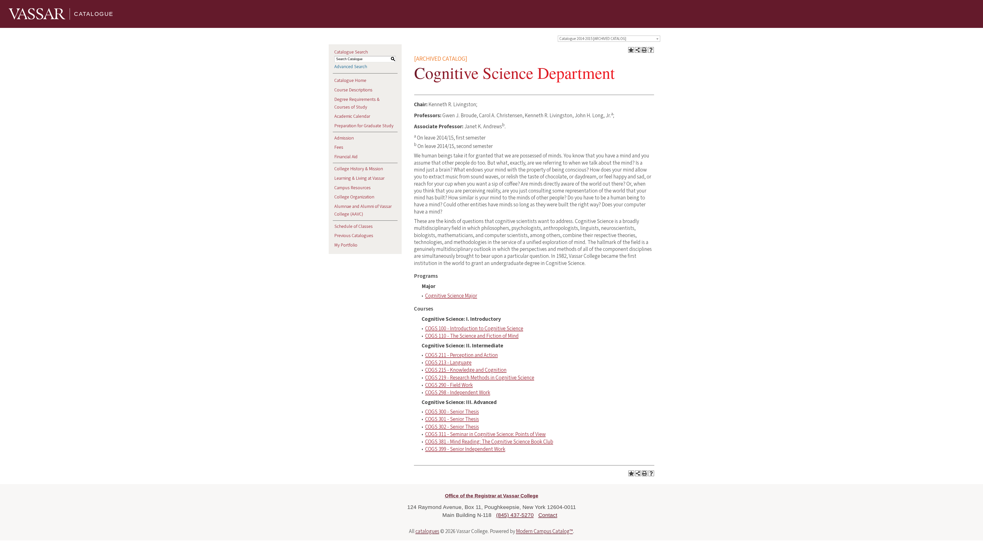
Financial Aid (346, 157)
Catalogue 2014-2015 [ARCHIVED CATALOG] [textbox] (592, 38)
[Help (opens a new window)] (651, 50)
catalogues (427, 531)
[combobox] (609, 39)
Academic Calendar (352, 116)
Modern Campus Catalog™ (544, 531)
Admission (344, 138)
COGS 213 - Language (448, 362)
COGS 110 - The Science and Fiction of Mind (472, 336)
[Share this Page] (637, 50)
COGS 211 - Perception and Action (461, 355)
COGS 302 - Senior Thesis (452, 427)
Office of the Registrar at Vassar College (491, 495)
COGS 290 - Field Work (449, 385)
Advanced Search (350, 66)
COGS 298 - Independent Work (457, 392)
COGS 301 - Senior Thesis (452, 419)
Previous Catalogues (353, 235)
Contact (547, 515)
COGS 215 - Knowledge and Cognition (466, 370)
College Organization (354, 197)
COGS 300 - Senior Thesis (452, 412)
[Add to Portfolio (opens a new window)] (631, 50)
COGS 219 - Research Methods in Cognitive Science (479, 377)
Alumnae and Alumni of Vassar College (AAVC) (363, 210)
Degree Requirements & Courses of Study (357, 103)
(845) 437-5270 (515, 515)
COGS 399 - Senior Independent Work (465, 449)
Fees (338, 147)
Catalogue (94, 14)
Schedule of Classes (353, 226)
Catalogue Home (350, 80)
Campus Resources (352, 188)
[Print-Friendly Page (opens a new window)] (644, 50)
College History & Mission (358, 169)
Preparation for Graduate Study (363, 126)
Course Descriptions (353, 90)
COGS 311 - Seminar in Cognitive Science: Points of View (485, 434)
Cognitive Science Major (451, 296)
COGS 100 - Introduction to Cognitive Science (474, 328)
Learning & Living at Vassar (359, 178)
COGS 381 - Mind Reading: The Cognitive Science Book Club (489, 441)
